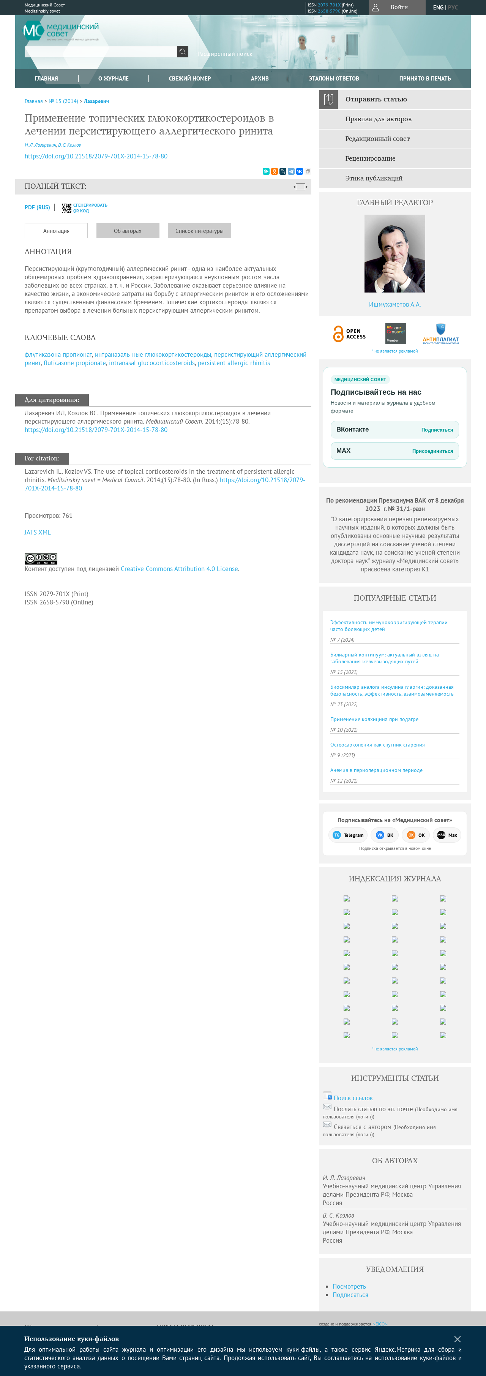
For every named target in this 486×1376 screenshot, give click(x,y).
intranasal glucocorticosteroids (152, 363)
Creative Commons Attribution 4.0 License (179, 569)
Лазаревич (96, 101)
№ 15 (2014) (63, 101)
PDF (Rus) (37, 207)
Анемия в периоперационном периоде (376, 770)
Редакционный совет (378, 139)
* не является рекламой (395, 351)
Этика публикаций (374, 178)
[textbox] (101, 51)
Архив (260, 78)
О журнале (113, 78)
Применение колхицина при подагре (374, 719)
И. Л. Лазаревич (40, 145)
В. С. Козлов (69, 145)
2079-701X (329, 5)
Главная (46, 78)
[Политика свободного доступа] (350, 333)
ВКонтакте (394, 429)
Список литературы (199, 230)
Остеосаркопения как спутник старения (377, 744)
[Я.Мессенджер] (266, 171)
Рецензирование (371, 158)
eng (438, 7)
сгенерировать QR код (85, 208)
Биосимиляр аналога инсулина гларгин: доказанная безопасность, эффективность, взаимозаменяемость (392, 690)
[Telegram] (291, 171)
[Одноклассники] (274, 171)
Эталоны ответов (334, 78)
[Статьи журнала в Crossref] (395, 333)
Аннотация (56, 230)
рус (453, 7)
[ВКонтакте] (299, 171)
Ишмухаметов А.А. (395, 304)
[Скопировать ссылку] (308, 171)
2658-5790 (329, 11)
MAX (394, 450)
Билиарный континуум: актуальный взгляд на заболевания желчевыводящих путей (384, 658)
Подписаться (350, 1295)
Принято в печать (425, 78)
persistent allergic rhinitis (234, 363)
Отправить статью (376, 99)
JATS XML (38, 532)
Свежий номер (190, 78)
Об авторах (128, 230)
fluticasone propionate (75, 363)
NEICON (380, 1324)
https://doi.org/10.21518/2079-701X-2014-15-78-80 (96, 156)
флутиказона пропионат (58, 354)
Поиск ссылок (353, 1098)
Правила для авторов (379, 119)
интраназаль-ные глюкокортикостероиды (153, 354)
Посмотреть (349, 1286)
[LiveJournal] (282, 171)
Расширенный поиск (224, 53)
